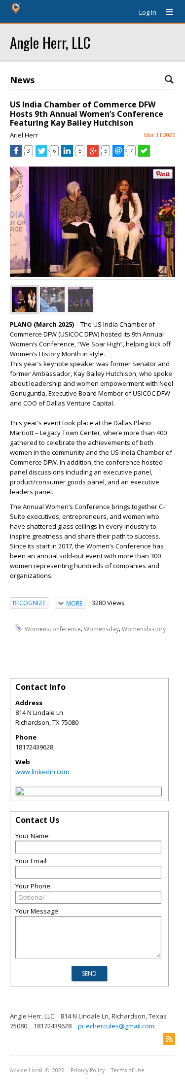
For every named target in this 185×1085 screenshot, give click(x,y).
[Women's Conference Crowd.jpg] (52, 299)
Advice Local (26, 1070)
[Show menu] (165, 12)
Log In (147, 12)
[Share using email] (118, 154)
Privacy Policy (88, 1070)
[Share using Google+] (93, 154)
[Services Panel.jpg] (24, 299)
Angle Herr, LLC (50, 42)
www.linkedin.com (42, 771)
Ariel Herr (24, 135)
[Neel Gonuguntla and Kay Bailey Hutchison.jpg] (80, 299)
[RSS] (169, 1039)
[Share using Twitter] (41, 154)
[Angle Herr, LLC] (20, 792)
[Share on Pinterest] (163, 176)
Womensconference (53, 628)
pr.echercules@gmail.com (116, 1025)
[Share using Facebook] (16, 154)
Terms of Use (128, 1070)
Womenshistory (144, 628)
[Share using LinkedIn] (67, 154)
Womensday (101, 628)
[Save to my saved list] (144, 154)
